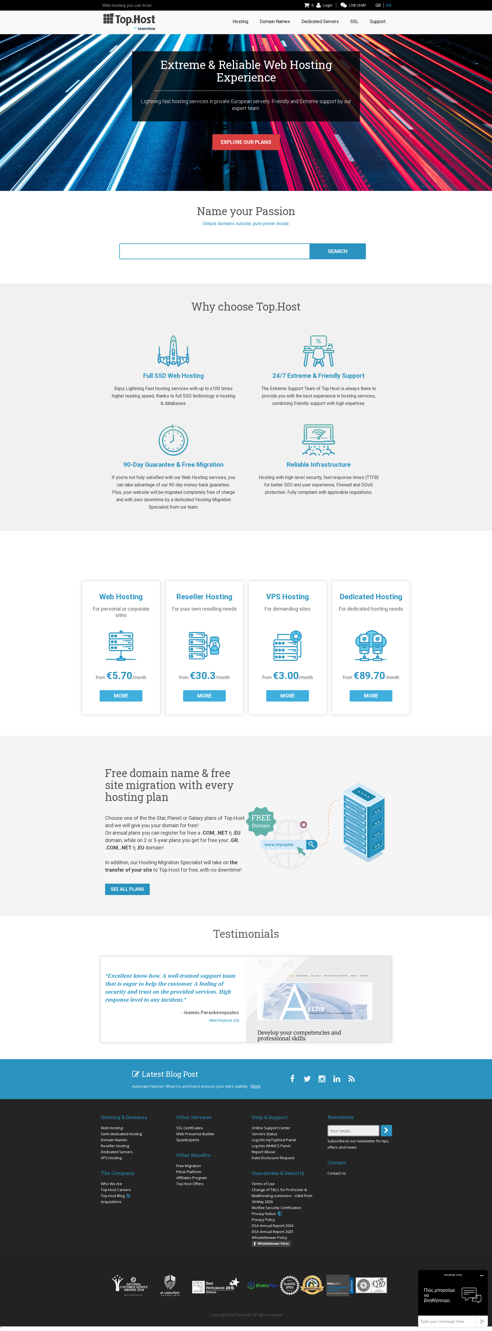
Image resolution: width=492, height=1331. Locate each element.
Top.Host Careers (116, 1189)
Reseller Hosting (115, 1145)
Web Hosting (112, 1127)
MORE (121, 696)
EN (388, 5)
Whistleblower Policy (269, 1237)
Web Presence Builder (195, 1133)
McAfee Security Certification (276, 1207)
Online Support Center (271, 1127)
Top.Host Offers (190, 1183)
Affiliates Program (191, 1177)
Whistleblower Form (273, 1244)
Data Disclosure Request (273, 1157)
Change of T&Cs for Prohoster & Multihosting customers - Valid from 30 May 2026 (282, 1195)
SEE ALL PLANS (127, 889)
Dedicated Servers (117, 1151)
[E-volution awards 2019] (170, 1285)
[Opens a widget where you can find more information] (453, 1298)
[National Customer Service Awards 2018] (129, 1285)
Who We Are (111, 1183)
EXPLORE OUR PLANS (246, 142)
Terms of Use (263, 1183)
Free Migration (188, 1165)
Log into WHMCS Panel (271, 1145)
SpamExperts (187, 1139)
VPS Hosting (111, 1157)
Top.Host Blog (113, 1195)
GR (378, 5)
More (256, 1086)
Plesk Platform (188, 1171)
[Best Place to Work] (216, 1285)
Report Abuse (263, 1151)
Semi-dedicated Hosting (121, 1133)
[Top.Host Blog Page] (351, 1079)
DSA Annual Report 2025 (272, 1231)
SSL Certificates (189, 1127)
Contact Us (336, 1173)
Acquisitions (111, 1201)
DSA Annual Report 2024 (272, 1225)
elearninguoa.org (224, 1020)
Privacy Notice (264, 1213)
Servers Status (264, 1133)
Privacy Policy (263, 1219)
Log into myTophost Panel (274, 1139)
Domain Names (114, 1139)
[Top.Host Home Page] (129, 21)
